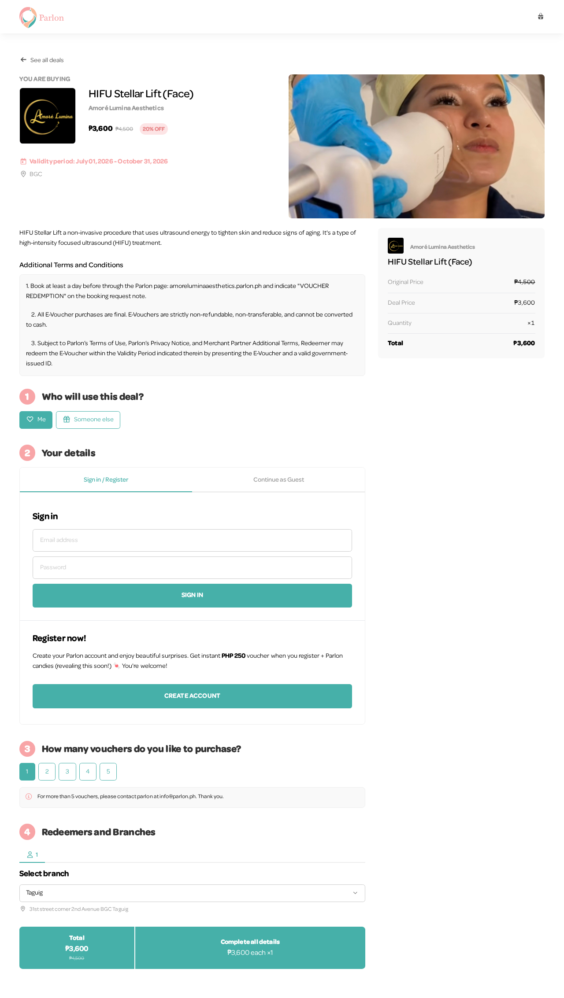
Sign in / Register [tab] (106, 480)
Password (53, 567)
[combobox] (192, 893)
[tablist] (192, 480)
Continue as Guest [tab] (278, 480)
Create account (192, 696)
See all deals (47, 60)
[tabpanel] (192, 609)
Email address (59, 540)
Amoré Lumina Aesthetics (126, 108)
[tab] (32, 855)
